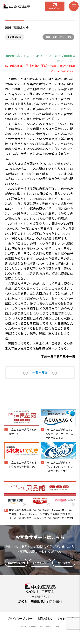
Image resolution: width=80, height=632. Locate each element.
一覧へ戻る (40, 373)
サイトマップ (65, 618)
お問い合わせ (45, 618)
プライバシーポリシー (20, 618)
